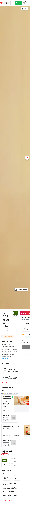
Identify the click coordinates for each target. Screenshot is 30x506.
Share (25, 8)
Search (18, 3)
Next (27, 158)
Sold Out (13, 442)
